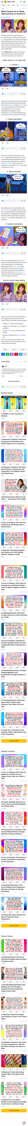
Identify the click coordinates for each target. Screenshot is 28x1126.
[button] (5, 349)
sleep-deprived (8, 163)
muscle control (16, 266)
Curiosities (3, 808)
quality (19, 326)
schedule (19, 335)
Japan (2, 107)
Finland (22, 105)
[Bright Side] (9, 2)
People (2, 446)
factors (3, 157)
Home (2, 921)
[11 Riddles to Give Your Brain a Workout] (14, 403)
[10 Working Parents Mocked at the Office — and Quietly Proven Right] (14, 486)
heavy (9, 323)
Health (2, 8)
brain (19, 165)
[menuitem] (3, 5)
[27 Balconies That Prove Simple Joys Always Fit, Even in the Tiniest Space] (14, 1003)
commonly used (19, 272)
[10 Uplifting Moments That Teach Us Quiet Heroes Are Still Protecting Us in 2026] (14, 602)
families (12, 105)
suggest (10, 112)
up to (2, 39)
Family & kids (4, 501)
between (6, 217)
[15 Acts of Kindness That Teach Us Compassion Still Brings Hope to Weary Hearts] (14, 511)
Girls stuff (3, 1078)
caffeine (10, 330)
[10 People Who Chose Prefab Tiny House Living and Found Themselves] (14, 904)
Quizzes (3, 418)
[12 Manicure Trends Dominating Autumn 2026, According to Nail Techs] (14, 1061)
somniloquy (6, 210)
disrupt (23, 260)
